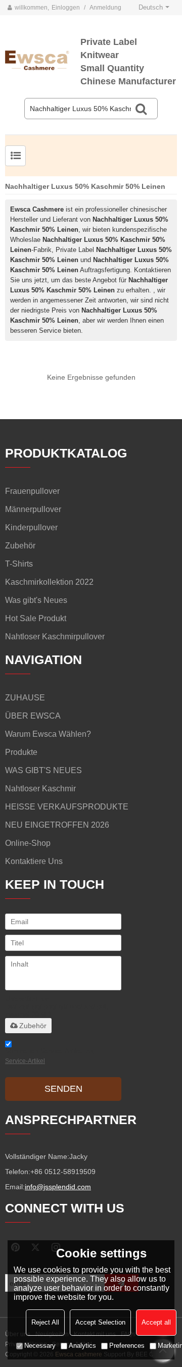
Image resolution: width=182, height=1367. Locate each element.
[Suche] (141, 108)
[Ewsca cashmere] (42, 59)
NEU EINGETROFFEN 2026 (57, 825)
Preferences (127, 1345)
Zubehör (33, 1026)
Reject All (45, 1322)
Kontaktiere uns (34, 861)
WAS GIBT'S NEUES (43, 770)
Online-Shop (28, 843)
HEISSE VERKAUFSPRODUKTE (66, 806)
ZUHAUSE (25, 697)
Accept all (156, 1322)
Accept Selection (100, 1322)
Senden (63, 1089)
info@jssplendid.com (58, 1187)
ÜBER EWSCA (33, 716)
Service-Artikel (25, 1061)
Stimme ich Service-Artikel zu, (50, 1056)
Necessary (40, 1345)
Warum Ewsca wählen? (48, 734)
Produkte (21, 752)
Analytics (82, 1345)
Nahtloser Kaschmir (40, 788)
